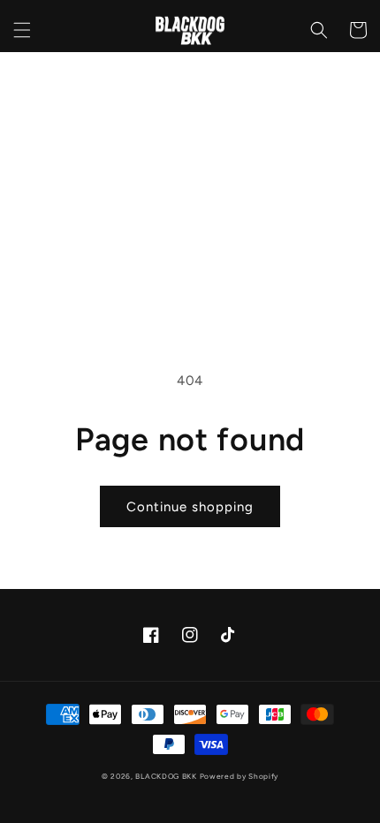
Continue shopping (190, 507)
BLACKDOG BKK (165, 776)
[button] (22, 30)
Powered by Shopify (239, 776)
